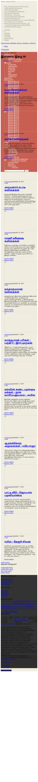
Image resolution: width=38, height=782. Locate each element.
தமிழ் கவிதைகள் (6, 609)
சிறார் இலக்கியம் (15, 606)
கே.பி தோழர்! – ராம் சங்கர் (12, 15)
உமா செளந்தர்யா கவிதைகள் (15, 91)
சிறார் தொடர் (22, 606)
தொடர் (15, 609)
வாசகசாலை (8, 84)
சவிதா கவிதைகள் (16, 139)
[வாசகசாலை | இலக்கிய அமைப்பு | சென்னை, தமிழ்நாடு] (18, 43)
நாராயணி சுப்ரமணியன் (23, 608)
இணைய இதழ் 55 (13, 95)
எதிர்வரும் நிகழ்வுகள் (14, 61)
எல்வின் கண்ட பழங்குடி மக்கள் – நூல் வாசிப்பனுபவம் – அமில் (19, 392)
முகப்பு (3, 53)
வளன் (2, 611)
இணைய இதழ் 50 (13, 86)
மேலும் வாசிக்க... (6, 654)
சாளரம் (6, 142)
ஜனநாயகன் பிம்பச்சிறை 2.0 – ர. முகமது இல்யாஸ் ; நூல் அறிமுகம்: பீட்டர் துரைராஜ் (19, 20)
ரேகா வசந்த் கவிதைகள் (11, 13)
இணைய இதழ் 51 (13, 88)
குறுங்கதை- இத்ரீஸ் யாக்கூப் (13, 26)
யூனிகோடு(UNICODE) (8, 624)
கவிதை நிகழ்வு (5, 572)
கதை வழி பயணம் (6, 571)
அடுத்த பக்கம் (5, 562)
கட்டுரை (28, 603)
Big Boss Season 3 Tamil (6, 601)
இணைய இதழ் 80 (13, 137)
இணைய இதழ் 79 (13, 135)
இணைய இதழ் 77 (13, 132)
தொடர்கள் (4, 596)
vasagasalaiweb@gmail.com (20, 620)
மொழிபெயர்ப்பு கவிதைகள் (20, 159)
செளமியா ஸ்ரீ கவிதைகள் (12, 18)
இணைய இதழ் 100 (26, 601)
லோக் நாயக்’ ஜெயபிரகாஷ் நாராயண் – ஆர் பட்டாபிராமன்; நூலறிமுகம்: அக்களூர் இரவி (17, 24)
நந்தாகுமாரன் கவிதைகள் (13, 291)
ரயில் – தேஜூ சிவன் (17, 541)
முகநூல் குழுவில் (20, 618)
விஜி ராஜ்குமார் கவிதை (11, 10)
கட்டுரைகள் (4, 592)
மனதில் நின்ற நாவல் (7, 569)
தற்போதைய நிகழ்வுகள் (15, 59)
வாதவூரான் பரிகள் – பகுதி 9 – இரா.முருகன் (18, 342)
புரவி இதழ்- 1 (12, 155)
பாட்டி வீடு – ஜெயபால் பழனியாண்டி (18, 494)
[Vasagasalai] (5, 49)
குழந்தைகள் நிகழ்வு (7, 567)
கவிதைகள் (4, 591)
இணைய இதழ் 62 (13, 106)
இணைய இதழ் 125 (9, 603)
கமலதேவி (33, 603)
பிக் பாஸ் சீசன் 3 (31, 608)
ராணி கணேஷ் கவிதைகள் (14, 240)
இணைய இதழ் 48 (13, 83)
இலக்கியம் (19, 603)
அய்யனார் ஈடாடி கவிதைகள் (15, 189)
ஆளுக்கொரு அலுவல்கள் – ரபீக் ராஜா (20, 445)
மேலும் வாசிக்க (9, 108)
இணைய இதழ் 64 (13, 110)
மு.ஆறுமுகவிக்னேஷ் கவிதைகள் (14, 11)
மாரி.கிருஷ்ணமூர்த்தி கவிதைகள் (14, 16)
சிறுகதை (30, 606)
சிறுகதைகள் (5, 594)
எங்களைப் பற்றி (9, 54)
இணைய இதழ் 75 (16, 601)
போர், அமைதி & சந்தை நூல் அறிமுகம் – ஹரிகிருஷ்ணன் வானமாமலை (16, 7)
